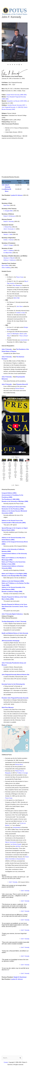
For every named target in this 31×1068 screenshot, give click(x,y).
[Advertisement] (15, 158)
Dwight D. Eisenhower (20, 977)
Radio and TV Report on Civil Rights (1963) (14, 573)
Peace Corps (19, 277)
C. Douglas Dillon (8, 210)
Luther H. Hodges (8, 245)
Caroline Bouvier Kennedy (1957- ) (16, 105)
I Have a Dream (23, 335)
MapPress (20, 751)
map (3, 189)
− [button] (27, 748)
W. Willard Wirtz (8, 252)
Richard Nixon (19, 764)
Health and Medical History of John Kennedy (15, 633)
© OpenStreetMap (26, 751)
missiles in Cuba (20, 312)
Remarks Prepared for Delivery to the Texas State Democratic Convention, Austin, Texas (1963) (15, 606)
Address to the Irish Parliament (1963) (13, 581)
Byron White (5, 265)
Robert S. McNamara (9, 216)
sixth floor (18, 846)
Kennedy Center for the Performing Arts (13, 684)
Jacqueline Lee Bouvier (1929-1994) (17, 101)
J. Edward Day (7, 227)
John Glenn (19, 306)
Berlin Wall (16, 298)
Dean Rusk (7, 205)
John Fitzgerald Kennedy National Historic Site (15, 674)
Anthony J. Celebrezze (10, 260)
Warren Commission (10, 842)
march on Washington (13, 333)
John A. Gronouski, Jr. (10, 229)
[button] (17, 457)
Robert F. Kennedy (9, 221)
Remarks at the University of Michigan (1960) (15, 501)
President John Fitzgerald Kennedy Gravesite (15, 698)
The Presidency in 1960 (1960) (10, 499)
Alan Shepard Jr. (17, 285)
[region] (15, 44)
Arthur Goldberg (6, 267)
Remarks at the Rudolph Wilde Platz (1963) (14, 575)
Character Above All (22, 384)
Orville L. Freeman (9, 239)
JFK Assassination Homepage (10, 640)
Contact (6, 1062)
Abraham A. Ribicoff (9, 258)
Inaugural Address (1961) (9, 493)
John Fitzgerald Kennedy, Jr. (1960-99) (12, 107)
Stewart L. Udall (8, 234)
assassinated (23, 340)
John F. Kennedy (7, 349)
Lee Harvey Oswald (15, 844)
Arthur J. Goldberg (9, 250)
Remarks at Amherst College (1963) (12, 591)
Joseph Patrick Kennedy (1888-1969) (16, 94)
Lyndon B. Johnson (17, 195)
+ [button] (27, 746)
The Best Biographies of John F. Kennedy (14, 621)
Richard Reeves (19, 388)
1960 (3, 185)
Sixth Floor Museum (8, 707)
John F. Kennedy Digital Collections (12, 614)
